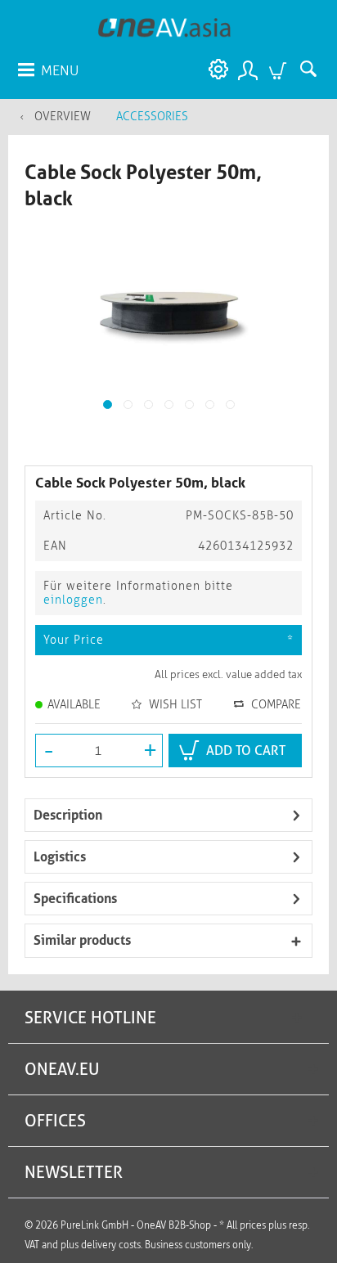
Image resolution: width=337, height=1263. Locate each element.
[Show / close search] (312, 69)
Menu (60, 70)
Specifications (75, 898)
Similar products (82, 940)
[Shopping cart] (279, 69)
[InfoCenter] (214, 69)
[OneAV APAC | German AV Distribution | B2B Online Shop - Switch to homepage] (164, 26)
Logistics (60, 857)
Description (68, 815)
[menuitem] (47, 69)
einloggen (73, 600)
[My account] (247, 69)
